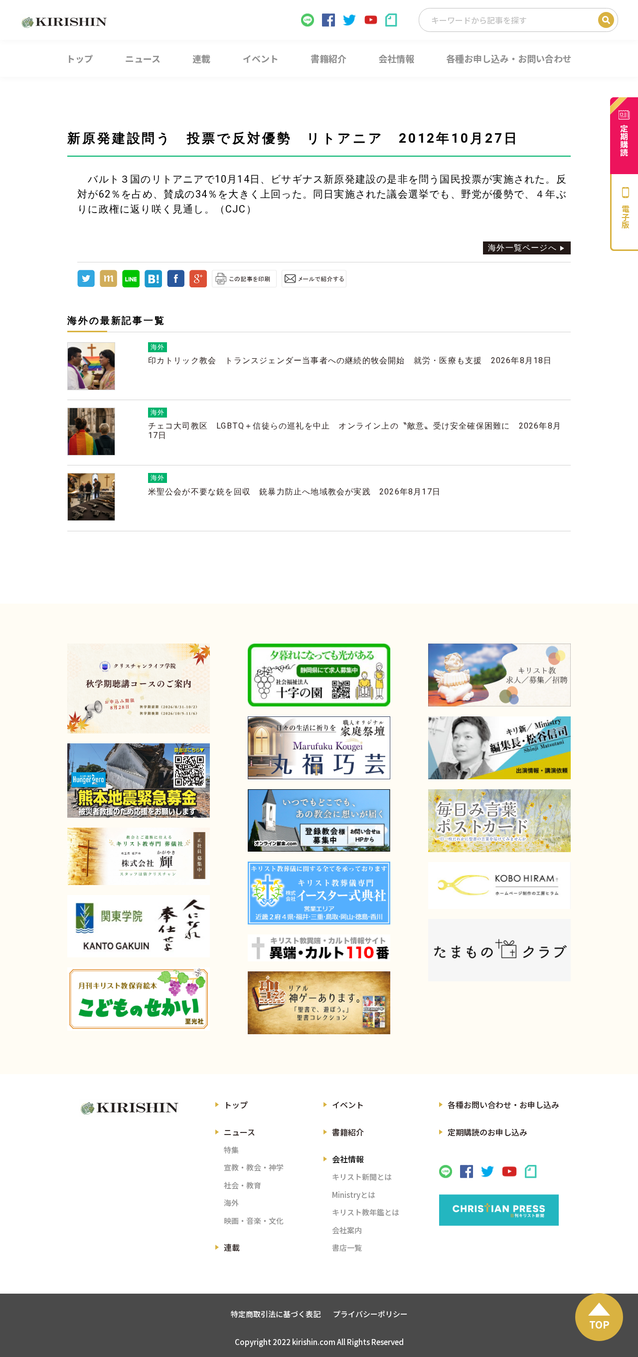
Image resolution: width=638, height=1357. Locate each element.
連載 (232, 1247)
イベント (348, 1105)
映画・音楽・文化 (254, 1220)
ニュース (239, 1132)
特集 (231, 1149)
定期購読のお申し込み (487, 1132)
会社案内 (347, 1230)
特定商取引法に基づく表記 (275, 1314)
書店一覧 (347, 1247)
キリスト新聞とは (362, 1176)
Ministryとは (353, 1194)
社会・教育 (242, 1185)
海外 (231, 1202)
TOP (599, 1324)
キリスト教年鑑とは (365, 1212)
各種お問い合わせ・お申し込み (503, 1105)
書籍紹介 (348, 1132)
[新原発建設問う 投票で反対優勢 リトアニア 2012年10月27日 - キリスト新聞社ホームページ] (153, 284)
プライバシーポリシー (370, 1314)
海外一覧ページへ (522, 247)
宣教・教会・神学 (254, 1167)
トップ (236, 1105)
